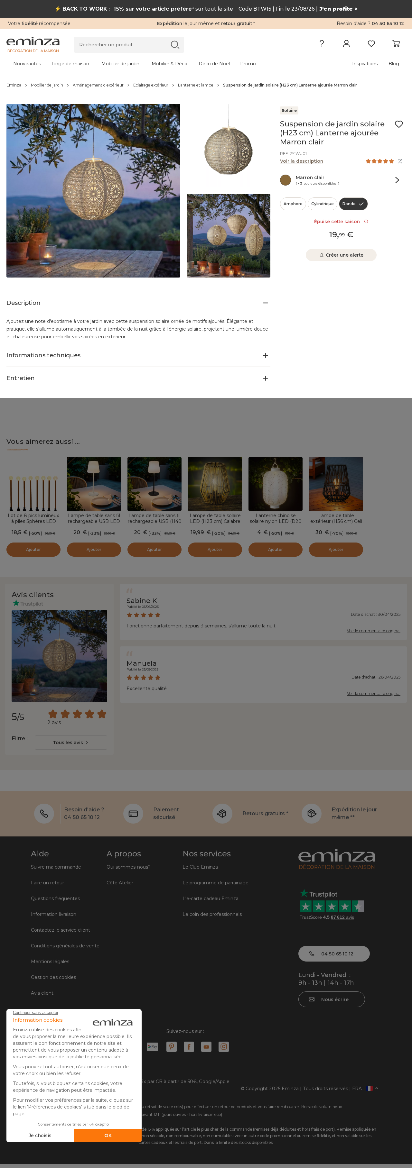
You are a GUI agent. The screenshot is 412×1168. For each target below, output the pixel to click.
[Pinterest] (171, 1047)
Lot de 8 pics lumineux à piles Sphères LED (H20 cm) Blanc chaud (33, 521)
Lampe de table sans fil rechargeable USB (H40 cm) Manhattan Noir (155, 521)
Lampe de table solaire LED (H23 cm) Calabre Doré (215, 521)
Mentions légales (50, 961)
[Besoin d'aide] (321, 45)
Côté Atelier (120, 883)
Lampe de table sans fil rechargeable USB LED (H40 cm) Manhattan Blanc (94, 524)
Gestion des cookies (53, 977)
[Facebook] (189, 1047)
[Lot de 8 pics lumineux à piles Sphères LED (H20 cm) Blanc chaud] (33, 484)
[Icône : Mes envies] (398, 124)
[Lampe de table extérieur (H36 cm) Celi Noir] (336, 484)
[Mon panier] (396, 45)
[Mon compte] (346, 45)
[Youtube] (206, 1047)
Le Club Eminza (200, 867)
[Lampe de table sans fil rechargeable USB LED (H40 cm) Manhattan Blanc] (94, 484)
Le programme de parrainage (215, 883)
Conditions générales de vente (65, 946)
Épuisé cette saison (338, 221)
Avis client (42, 993)
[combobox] (71, 742)
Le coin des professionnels (212, 914)
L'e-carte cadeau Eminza (211, 898)
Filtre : (19, 738)
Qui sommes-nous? (129, 867)
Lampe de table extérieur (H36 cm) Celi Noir (336, 521)
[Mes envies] (371, 45)
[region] (206, 85)
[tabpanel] (157, 63)
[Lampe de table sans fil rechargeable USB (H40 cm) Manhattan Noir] (154, 484)
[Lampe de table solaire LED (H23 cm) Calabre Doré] (215, 484)
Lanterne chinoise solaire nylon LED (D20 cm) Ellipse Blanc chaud (275, 521)
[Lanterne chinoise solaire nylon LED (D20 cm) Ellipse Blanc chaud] (275, 484)
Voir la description (301, 161)
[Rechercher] (175, 44)
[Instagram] (224, 1047)
